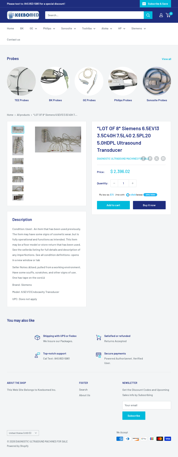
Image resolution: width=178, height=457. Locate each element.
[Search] (148, 15)
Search (83, 389)
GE (31, 28)
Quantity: (102, 183)
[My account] (161, 15)
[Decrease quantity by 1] (114, 183)
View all (167, 58)
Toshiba (87, 28)
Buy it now (149, 205)
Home (10, 28)
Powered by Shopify (18, 445)
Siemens (136, 28)
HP (120, 28)
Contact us (13, 39)
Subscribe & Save (158, 3)
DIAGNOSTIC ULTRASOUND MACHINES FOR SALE (123, 158)
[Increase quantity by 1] (132, 183)
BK (22, 28)
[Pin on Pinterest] (150, 158)
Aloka (105, 28)
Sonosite (66, 28)
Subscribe (134, 415)
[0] (168, 15)
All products (23, 114)
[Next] (171, 81)
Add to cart (113, 205)
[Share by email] (163, 158)
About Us (84, 395)
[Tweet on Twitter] (156, 158)
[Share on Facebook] (143, 158)
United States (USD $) (20, 432)
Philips (47, 28)
